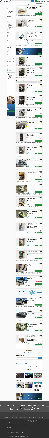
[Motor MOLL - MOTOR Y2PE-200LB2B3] (21, 189)
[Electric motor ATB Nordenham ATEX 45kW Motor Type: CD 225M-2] (21, 100)
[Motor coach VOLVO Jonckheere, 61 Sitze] (21, 301)
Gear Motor (26, 365)
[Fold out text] (29, 17)
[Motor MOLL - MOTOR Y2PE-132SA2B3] (21, 214)
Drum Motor (18, 365)
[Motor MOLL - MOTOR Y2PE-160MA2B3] (21, 242)
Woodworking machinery (11, 7)
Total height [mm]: (9, 50)
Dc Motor (17, 362)
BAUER (9, 26)
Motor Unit (35, 365)
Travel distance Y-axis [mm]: (10, 58)
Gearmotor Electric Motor (28, 366)
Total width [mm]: (9, 47)
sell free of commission (11, 111)
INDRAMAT (10, 29)
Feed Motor (26, 362)
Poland (10, 75)
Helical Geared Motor (28, 368)
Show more (29, 369)
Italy (10, 78)
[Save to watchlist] (41, 7)
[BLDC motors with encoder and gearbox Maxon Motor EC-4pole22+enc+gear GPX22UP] (21, 137)
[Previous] (40, 80)
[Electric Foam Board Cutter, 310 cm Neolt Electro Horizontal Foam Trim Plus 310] (21, 112)
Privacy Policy (17, 436)
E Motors (17, 366)
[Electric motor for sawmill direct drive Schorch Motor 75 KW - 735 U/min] (21, 255)
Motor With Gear (36, 366)
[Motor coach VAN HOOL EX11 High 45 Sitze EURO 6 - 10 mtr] (21, 281)
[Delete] (30, 1)
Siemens (9, 20)
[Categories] (10, 1)
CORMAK (9, 24)
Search (33, 1)
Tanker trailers (25, 417)
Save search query (29, 350)
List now (39, 54)
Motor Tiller (35, 363)
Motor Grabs (35, 362)
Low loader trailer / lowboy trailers (13, 417)
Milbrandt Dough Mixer (31, 417)
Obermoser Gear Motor (37, 417)
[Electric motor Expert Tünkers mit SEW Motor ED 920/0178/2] (21, 163)
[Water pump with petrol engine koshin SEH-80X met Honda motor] (21, 176)
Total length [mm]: (9, 44)
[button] (48, 1)
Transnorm (10, 25)
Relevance (39, 4)
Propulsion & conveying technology (11, 8)
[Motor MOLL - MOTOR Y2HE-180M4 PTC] (21, 150)
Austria (10, 77)
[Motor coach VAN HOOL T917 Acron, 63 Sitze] (21, 314)
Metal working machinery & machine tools (11, 5)
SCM (9, 23)
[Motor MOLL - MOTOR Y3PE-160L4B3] (21, 202)
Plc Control (43, 417)
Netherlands (11, 76)
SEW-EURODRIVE (10, 21)
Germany (11, 74)
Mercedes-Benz (10, 27)
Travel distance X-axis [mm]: (10, 55)
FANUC (9, 22)
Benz (9, 28)
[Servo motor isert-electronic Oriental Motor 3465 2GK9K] (21, 23)
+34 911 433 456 (10, 414)
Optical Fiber (6, 417)
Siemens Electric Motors (37, 368)
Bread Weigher (20, 417)
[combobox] (11, 73)
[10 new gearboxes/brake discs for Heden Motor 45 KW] (21, 268)
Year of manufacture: (9, 39)
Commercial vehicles (11, 11)
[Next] (41, 80)
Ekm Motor (17, 368)
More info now (39, 292)
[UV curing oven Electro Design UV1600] (21, 125)
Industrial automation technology (10, 10)
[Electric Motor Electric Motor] (21, 60)
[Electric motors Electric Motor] (21, 88)
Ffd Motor (26, 363)
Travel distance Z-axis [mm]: (10, 61)
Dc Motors (17, 363)
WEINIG (9, 30)
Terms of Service (22, 436)
